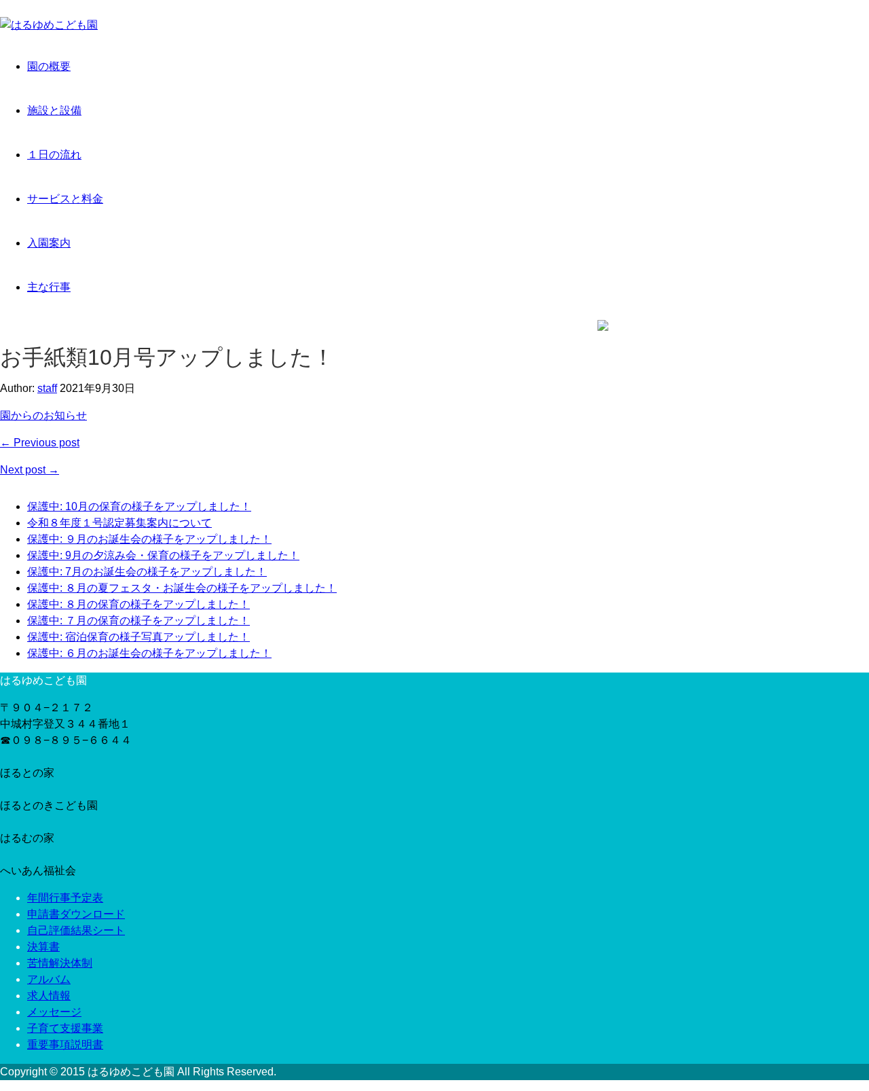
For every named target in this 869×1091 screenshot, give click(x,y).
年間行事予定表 (65, 898)
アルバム (49, 979)
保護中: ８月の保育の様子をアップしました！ (138, 604)
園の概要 (49, 66)
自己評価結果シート (76, 930)
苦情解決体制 (59, 963)
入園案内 (49, 243)
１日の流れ (54, 154)
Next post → (29, 470)
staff (47, 388)
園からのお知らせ (43, 415)
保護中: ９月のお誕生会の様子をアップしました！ (149, 539)
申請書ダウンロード (76, 914)
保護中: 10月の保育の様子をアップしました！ (139, 506)
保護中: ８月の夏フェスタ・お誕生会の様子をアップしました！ (182, 588)
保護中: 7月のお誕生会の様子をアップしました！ (147, 571)
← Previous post (39, 442)
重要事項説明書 (65, 1044)
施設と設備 (54, 110)
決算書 (43, 946)
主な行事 (49, 287)
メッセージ (54, 1012)
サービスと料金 (65, 198)
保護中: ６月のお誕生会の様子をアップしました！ (149, 653)
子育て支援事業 (65, 1028)
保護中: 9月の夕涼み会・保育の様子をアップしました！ (163, 555)
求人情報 (49, 995)
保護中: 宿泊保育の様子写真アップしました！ (138, 637)
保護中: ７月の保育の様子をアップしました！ (138, 620)
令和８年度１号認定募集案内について (119, 523)
